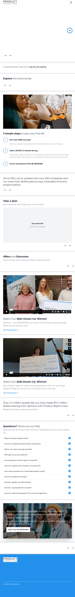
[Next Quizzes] (70, 246)
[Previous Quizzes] (65, 246)
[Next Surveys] (9, 190)
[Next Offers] (73, 266)
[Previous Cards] (6, 55)
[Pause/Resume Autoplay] (70, 30)
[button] (37, 438)
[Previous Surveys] (5, 190)
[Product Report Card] (10, 2)
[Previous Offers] (68, 266)
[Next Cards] (10, 55)
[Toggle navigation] (71, 2)
